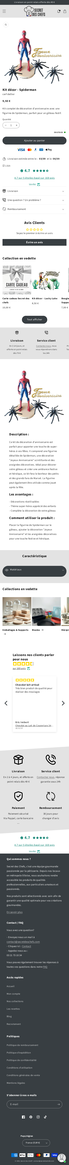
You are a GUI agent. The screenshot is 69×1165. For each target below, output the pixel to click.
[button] (4, 11)
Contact (26, 946)
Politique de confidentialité (22, 1060)
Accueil (10, 986)
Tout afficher (34, 319)
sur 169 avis (19, 668)
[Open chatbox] (61, 1158)
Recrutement (14, 1024)
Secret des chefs (26, 1161)
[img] (36, 664)
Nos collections (15, 1001)
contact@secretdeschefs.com (23, 942)
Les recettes (13, 1009)
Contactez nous (43, 346)
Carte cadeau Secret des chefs (16, 300)
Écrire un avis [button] (34, 242)
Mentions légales (16, 1083)
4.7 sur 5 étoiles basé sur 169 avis (34, 178)
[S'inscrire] (58, 1104)
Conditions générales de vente (23, 1075)
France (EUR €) (33, 1142)
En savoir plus (14, 912)
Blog (9, 1016)
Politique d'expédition (19, 1052)
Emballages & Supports (15, 630)
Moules (36, 630)
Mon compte (13, 994)
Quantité (7, 119)
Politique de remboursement (22, 1045)
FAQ (45, 967)
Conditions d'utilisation (19, 1067)
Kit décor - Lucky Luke (44, 298)
